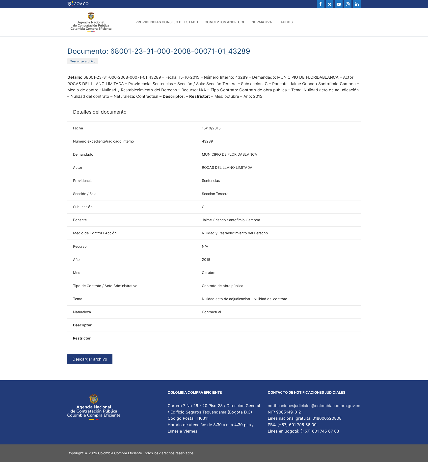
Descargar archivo (82, 61)
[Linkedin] (357, 4)
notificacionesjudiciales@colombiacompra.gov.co (314, 405)
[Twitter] (330, 4)
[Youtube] (339, 4)
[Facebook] (320, 4)
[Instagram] (348, 4)
